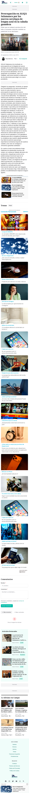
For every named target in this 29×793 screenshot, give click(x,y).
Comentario (4, 589)
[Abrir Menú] (26, 2)
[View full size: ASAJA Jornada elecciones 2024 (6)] (14, 42)
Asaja (10, 205)
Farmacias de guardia (14, 754)
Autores (14, 749)
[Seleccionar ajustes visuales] (22, 2)
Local (22, 642)
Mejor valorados (19, 612)
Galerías (15, 744)
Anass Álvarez (4, 716)
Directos (14, 746)
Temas (14, 751)
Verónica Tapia (5, 735)
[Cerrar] (27, 784)
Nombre (3, 583)
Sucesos (22, 654)
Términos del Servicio (14, 766)
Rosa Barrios (18, 716)
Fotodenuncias (14, 756)
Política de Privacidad (14, 768)
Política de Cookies (14, 770)
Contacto (14, 763)
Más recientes (7, 612)
